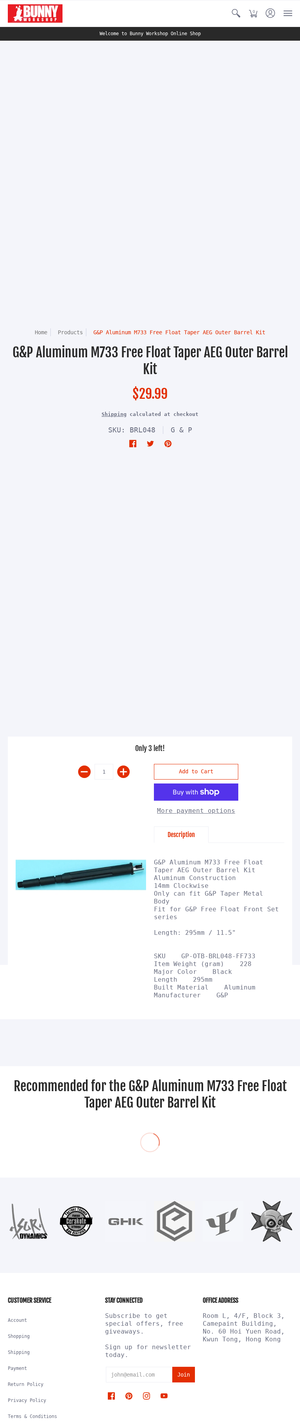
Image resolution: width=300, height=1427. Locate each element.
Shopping (19, 1336)
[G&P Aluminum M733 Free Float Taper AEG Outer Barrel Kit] (81, 875)
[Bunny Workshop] (35, 13)
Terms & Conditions (32, 1416)
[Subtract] (84, 771)
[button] (236, 13)
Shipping (114, 414)
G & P (181, 430)
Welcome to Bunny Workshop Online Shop (150, 33)
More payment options (196, 810)
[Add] (123, 771)
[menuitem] (236, 13)
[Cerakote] (77, 1221)
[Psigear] (223, 1221)
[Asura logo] (28, 1221)
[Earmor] (174, 1221)
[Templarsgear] (271, 1221)
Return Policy (25, 1384)
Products (70, 332)
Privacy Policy (27, 1400)
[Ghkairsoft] (125, 1221)
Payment (17, 1368)
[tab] (181, 834)
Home (41, 332)
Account (17, 1320)
